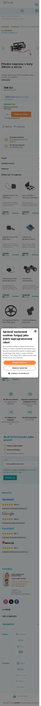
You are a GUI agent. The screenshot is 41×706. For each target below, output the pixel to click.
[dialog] (19, 353)
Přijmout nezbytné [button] (19, 368)
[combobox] (35, 331)
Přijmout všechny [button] (19, 363)
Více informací (18, 358)
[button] (19, 373)
